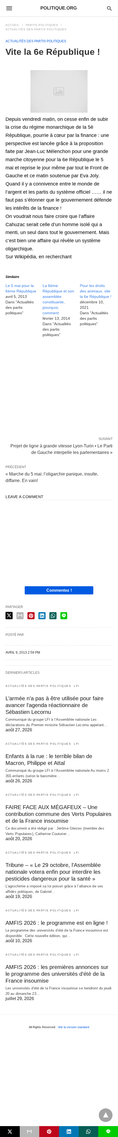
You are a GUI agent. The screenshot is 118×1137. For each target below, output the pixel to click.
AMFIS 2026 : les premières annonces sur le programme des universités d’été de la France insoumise (56, 974)
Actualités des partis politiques (36, 29)
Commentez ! (59, 590)
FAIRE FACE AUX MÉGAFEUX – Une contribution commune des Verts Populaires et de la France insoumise (58, 814)
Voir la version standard (73, 1027)
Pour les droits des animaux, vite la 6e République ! (95, 291)
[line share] (63, 615)
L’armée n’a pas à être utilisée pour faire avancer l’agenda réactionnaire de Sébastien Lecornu (54, 705)
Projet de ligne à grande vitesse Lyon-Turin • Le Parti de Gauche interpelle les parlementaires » (61, 449)
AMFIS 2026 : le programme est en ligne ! (56, 923)
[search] (109, 8)
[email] (30, 1131)
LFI (76, 685)
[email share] (20, 615)
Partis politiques (42, 24)
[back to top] (106, 1115)
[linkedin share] (42, 615)
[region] (59, 388)
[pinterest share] (31, 615)
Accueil (12, 24)
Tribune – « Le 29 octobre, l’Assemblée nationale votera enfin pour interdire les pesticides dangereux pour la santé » (53, 872)
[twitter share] (9, 615)
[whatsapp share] (53, 615)
